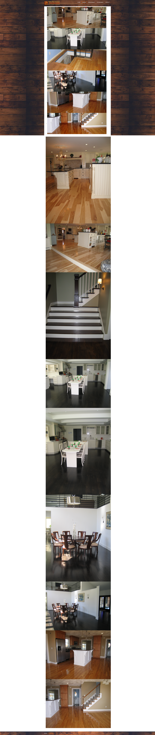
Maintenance (91, 2)
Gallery (84, 2)
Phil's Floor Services (51, 733)
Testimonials (100, 2)
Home (79, 2)
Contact (107, 2)
